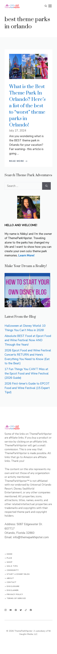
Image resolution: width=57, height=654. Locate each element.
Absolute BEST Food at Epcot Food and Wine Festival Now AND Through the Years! (28, 340)
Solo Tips (12, 566)
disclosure (13, 586)
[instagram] (6, 610)
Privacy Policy (15, 594)
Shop (9, 562)
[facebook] (26, 610)
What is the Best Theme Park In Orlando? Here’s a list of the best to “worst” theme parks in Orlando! (27, 106)
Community (13, 570)
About (10, 578)
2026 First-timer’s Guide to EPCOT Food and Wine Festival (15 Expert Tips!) (27, 388)
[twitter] (11, 610)
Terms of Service (16, 598)
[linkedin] (31, 610)
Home (9, 554)
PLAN (9, 558)
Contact (11, 582)
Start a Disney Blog (18, 574)
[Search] (46, 186)
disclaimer (13, 590)
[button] (46, 6)
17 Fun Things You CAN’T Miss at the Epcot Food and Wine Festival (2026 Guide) (27, 373)
